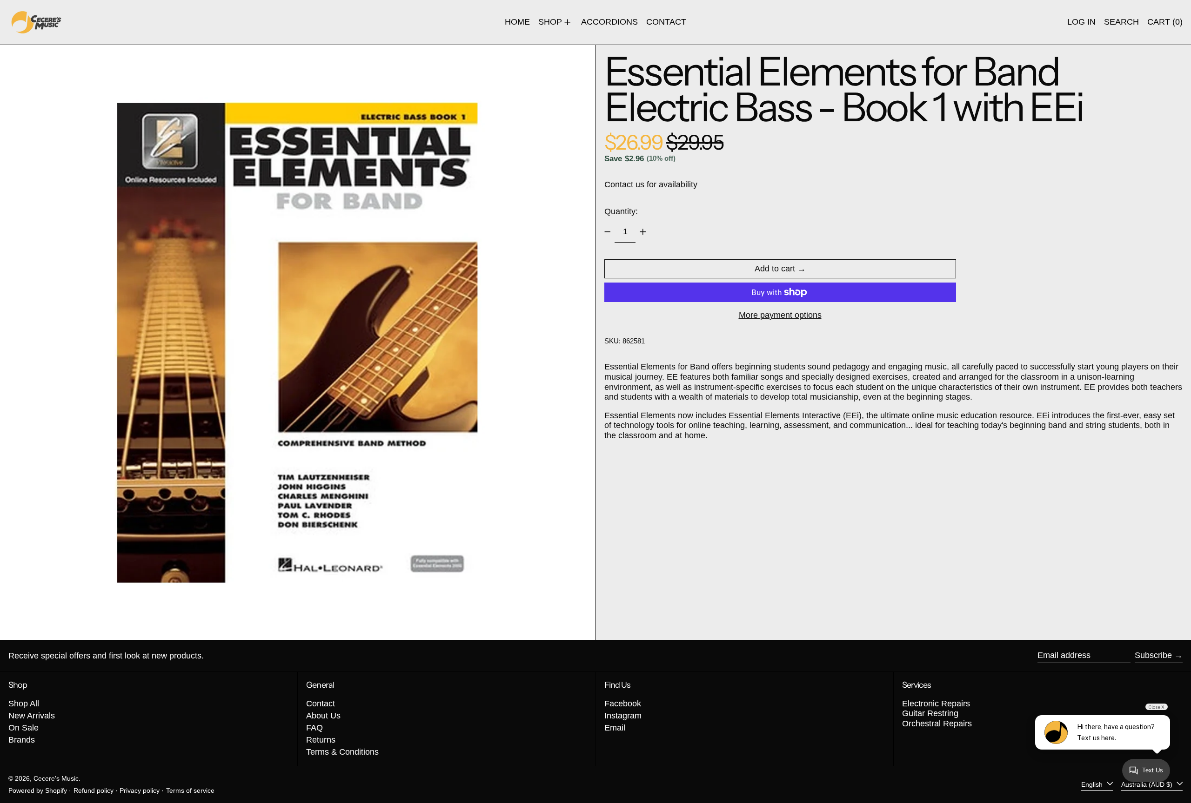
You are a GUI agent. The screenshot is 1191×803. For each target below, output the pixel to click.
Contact (320, 703)
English (1092, 784)
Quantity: (621, 211)
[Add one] (643, 231)
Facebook (622, 703)
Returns (320, 739)
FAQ (314, 727)
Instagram (623, 715)
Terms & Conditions (342, 752)
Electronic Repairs (936, 703)
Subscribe (1153, 655)
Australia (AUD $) (1147, 784)
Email (614, 727)
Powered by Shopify (37, 790)
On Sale (23, 727)
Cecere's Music (56, 778)
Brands (21, 739)
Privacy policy (140, 790)
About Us (323, 715)
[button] (1121, 22)
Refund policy (94, 790)
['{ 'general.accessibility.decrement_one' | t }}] (607, 231)
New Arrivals (31, 715)
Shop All (23, 703)
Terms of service (190, 790)
